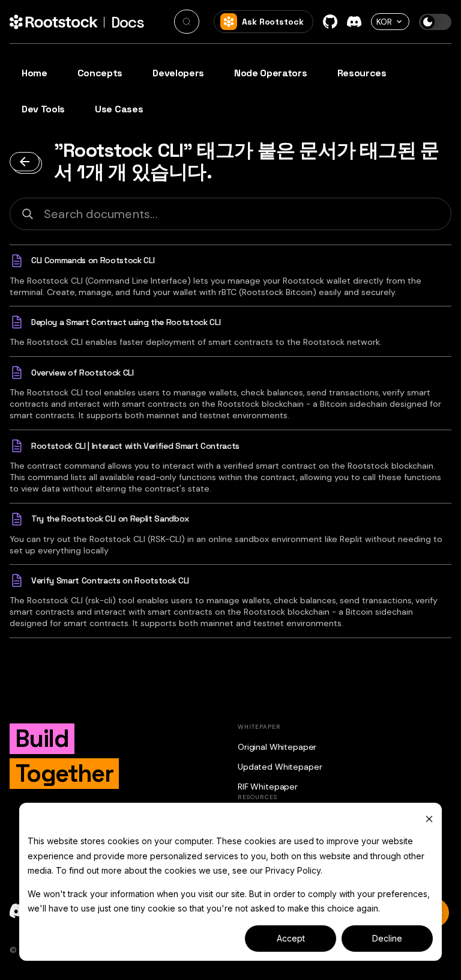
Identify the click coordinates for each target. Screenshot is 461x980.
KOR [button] (384, 21)
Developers (178, 73)
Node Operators (270, 73)
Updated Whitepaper (280, 766)
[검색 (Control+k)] (186, 22)
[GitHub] (330, 21)
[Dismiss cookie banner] (429, 818)
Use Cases (119, 109)
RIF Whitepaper (268, 786)
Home (34, 73)
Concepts (99, 73)
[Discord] (354, 21)
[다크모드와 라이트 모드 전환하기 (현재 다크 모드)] (435, 22)
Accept (291, 938)
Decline (387, 938)
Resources (362, 73)
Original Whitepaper (277, 746)
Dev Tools (43, 109)
